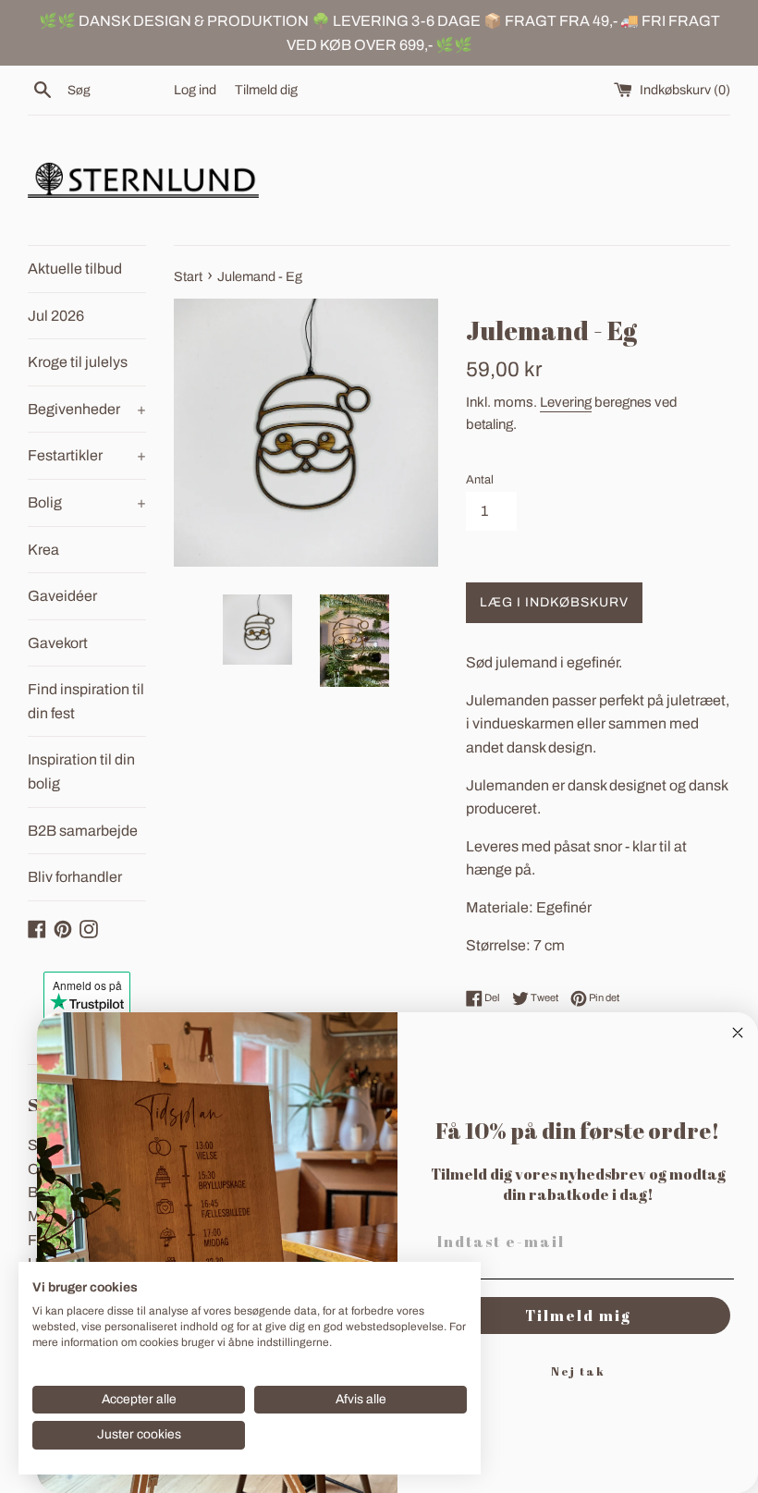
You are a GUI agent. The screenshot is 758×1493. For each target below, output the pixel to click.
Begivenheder (87, 409)
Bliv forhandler (75, 877)
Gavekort (58, 643)
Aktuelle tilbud (75, 268)
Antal (480, 479)
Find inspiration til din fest (86, 701)
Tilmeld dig (266, 89)
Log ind (195, 89)
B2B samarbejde (83, 830)
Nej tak (578, 1371)
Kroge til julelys (78, 362)
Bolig (87, 502)
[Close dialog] (738, 1033)
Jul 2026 (56, 316)
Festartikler (87, 455)
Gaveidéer (62, 596)
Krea (43, 549)
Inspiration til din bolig (81, 771)
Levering (566, 402)
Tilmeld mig (578, 1315)
